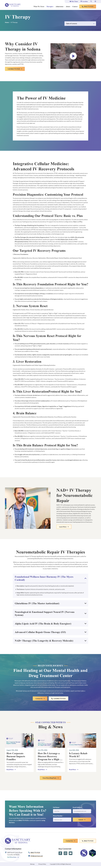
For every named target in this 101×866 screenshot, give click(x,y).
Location (85, 1)
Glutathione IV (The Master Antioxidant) (37, 603)
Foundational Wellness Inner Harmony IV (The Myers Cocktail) (44, 578)
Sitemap (32, 864)
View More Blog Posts (49, 778)
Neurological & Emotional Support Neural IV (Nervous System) (44, 613)
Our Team (74, 1)
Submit (81, 820)
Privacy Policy (42, 864)
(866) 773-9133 (88, 6)
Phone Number (58, 816)
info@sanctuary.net (37, 856)
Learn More (62, 527)
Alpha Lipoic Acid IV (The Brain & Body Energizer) (43, 623)
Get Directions (11, 857)
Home (7, 22)
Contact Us (39, 698)
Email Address (78, 807)
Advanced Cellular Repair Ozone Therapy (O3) (40, 632)
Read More (10, 769)
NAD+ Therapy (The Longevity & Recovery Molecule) (44, 640)
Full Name (56, 807)
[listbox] (80, 23)
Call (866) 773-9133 (14, 69)
